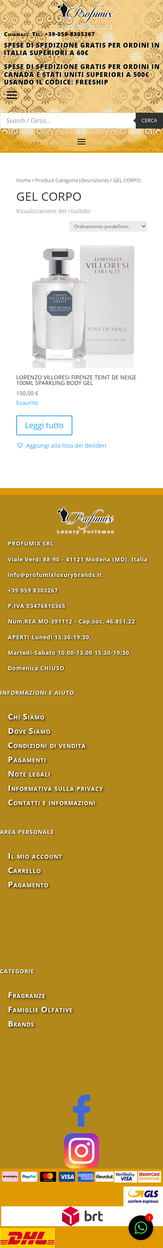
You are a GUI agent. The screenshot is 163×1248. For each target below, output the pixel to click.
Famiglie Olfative (40, 1009)
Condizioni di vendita (47, 745)
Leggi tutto (44, 425)
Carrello (24, 870)
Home (23, 180)
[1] (141, 1232)
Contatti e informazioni (52, 802)
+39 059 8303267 (33, 590)
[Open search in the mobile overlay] (81, 121)
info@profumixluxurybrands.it (55, 575)
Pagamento (28, 884)
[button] (61, 445)
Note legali (29, 773)
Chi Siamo (26, 716)
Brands (21, 1023)
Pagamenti (27, 759)
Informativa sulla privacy (55, 788)
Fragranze (26, 995)
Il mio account (35, 855)
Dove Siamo (29, 730)
